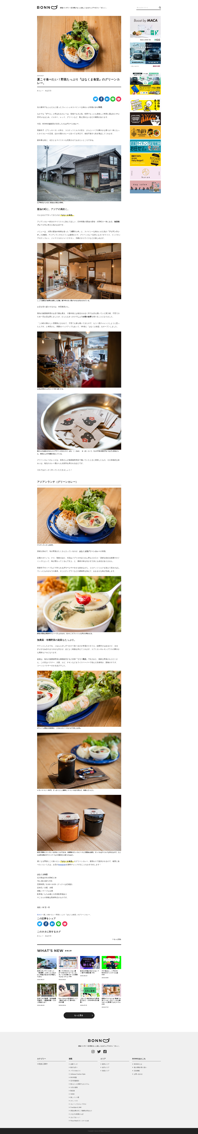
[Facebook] (101, 99)
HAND (72, 1094)
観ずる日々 (74, 1067)
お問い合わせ (138, 1074)
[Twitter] (95, 99)
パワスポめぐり (75, 1070)
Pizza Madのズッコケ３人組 (79, 1120)
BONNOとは (138, 1064)
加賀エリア (105, 1070)
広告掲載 (137, 1070)
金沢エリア (105, 1067)
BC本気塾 (73, 1077)
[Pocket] (118, 99)
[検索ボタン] (160, 7)
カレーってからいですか (78, 1104)
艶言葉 (72, 1091)
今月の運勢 (74, 1087)
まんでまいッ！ (75, 1117)
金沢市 (48, 91)
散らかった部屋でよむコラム (79, 1084)
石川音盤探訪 (74, 1081)
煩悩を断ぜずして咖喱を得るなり (81, 1110)
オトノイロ (74, 1101)
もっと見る (117, 939)
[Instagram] (93, 1052)
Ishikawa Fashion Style (77, 1074)
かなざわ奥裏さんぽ (76, 1114)
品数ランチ (74, 1064)
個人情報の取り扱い (140, 1067)
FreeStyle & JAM (75, 1107)
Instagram (62, 865)
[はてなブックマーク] (107, 99)
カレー (41, 91)
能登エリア (105, 1064)
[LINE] (112, 99)
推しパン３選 (74, 1097)
